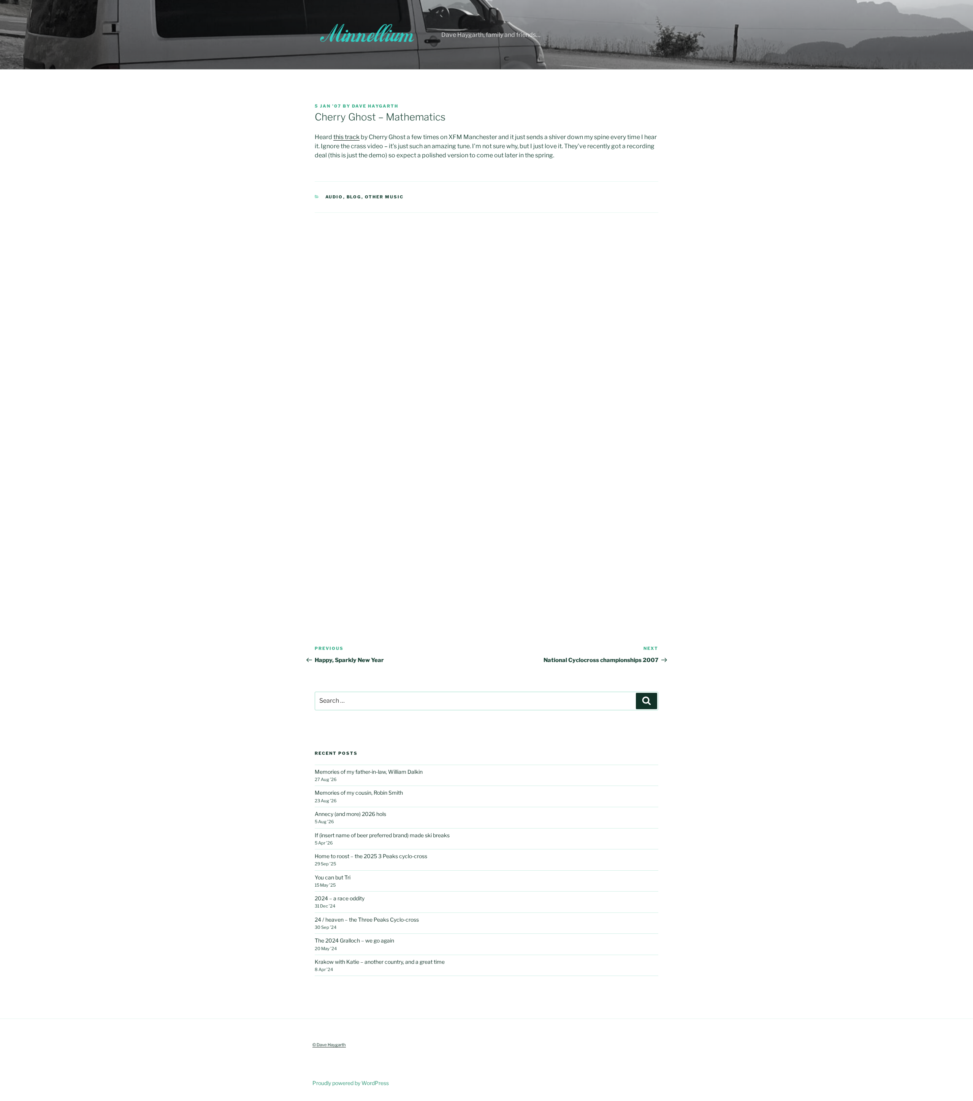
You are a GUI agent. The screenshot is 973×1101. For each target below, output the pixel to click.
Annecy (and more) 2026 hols (350, 814)
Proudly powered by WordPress (350, 1083)
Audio (334, 197)
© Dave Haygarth (329, 1044)
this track (346, 137)
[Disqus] (486, 308)
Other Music (384, 197)
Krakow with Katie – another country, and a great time (380, 961)
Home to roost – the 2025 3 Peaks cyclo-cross (371, 856)
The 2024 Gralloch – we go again (354, 940)
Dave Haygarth (375, 106)
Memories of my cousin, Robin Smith (359, 792)
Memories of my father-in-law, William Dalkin (369, 771)
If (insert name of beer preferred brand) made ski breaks (382, 835)
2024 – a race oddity (339, 898)
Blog (354, 197)
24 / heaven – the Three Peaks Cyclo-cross (367, 919)
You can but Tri (332, 877)
